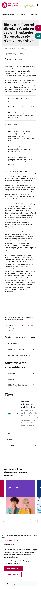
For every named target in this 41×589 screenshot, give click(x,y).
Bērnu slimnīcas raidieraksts (28, 404)
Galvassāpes (12, 343)
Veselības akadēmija (8, 14)
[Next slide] (36, 521)
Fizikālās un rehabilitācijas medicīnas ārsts (17, 386)
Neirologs (11, 373)
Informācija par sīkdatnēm (15, 584)
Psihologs (11, 379)
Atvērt (22, 325)
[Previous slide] (32, 521)
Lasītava (22, 14)
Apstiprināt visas (13, 568)
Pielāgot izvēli (13, 575)
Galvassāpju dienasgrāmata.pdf (13, 327)
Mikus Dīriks (9, 439)
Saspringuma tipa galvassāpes (19, 355)
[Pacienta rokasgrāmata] (38, 36)
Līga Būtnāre (9, 445)
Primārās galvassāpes (16, 349)
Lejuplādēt (31, 325)
